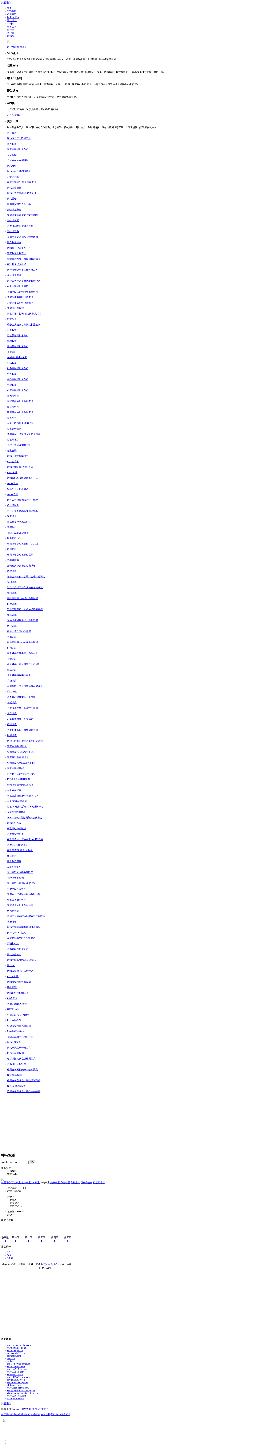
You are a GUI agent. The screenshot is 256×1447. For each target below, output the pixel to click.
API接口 (11, 23)
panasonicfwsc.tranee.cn (18, 1363)
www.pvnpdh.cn (15, 1350)
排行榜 (10, 30)
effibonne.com (14, 1385)
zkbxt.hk (11, 1358)
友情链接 (45, 1414)
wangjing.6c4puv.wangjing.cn (21, 1390)
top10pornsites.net (15, 1398)
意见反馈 (65, 1414)
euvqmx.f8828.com (16, 1379)
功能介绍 (26, 1414)
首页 (9, 8)
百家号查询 (86, 1182)
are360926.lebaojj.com (17, 1382)
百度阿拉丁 (99, 1182)
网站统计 (12, 36)
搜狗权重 (26, 1182)
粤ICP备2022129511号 (37, 1409)
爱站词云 (12, 20)
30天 (9, 1255)
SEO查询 (11, 11)
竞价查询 (75, 1182)
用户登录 (12, 47)
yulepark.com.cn (15, 1374)
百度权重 (16, 1182)
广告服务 (35, 1414)
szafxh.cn (11, 1361)
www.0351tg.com (15, 1371)
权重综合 (6, 1182)
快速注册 (22, 47)
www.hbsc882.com (16, 1366)
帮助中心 (55, 1414)
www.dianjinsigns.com (18, 1387)
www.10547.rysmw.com (18, 1377)
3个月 (10, 1258)
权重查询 (12, 14)
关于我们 (6, 1414)
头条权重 (55, 1182)
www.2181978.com (16, 1395)
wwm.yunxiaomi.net (16, 1347)
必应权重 (65, 1182)
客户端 (10, 33)
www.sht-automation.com (19, 1345)
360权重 (35, 1182)
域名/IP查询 (13, 17)
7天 (9, 1252)
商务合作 (16, 1414)
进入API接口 (13, 115)
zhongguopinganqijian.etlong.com (23, 1393)
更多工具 (12, 26)
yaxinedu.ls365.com (16, 1353)
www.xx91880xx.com (17, 1369)
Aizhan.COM (19, 1409)
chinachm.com (14, 1355)
